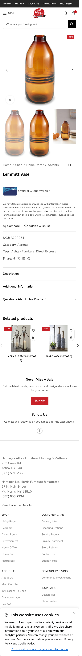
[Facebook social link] (14, 258)
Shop (18, 165)
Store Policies (50, 547)
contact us (47, 211)
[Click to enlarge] (10, 100)
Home (7, 165)
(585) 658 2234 (13, 496)
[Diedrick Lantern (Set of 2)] (21, 338)
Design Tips (48, 595)
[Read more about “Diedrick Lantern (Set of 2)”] (33, 337)
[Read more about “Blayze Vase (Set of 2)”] (71, 337)
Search (72, 24)
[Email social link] (23, 258)
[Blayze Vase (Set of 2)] (58, 338)
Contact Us (48, 554)
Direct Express (46, 251)
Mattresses (8, 561)
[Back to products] (69, 165)
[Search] (65, 13)
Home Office (9, 547)
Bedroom (7, 528)
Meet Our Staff (10, 584)
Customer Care (53, 515)
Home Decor (35, 165)
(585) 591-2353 (13, 473)
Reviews (6, 604)
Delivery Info (49, 521)
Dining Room (9, 534)
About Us (8, 571)
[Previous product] (65, 165)
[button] (6, 70)
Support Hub (49, 561)
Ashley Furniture (23, 251)
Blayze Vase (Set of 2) (58, 356)
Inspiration (50, 588)
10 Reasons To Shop (14, 591)
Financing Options (52, 528)
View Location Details (17, 505)
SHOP (5, 515)
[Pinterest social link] (28, 258)
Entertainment (10, 541)
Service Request (51, 534)
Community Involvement (56, 577)
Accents (53, 165)
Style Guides (49, 601)
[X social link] (18, 258)
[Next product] (74, 165)
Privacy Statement (52, 541)
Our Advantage (11, 597)
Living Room (9, 521)
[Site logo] (39, 13)
